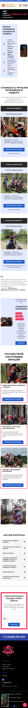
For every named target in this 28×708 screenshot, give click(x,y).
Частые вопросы (6, 666)
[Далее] (26, 5)
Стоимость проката (6, 664)
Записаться (5, 675)
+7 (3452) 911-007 (14, 637)
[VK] (3, 680)
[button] (8, 526)
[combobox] (5, 618)
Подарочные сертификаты (8, 668)
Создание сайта (10, 694)
